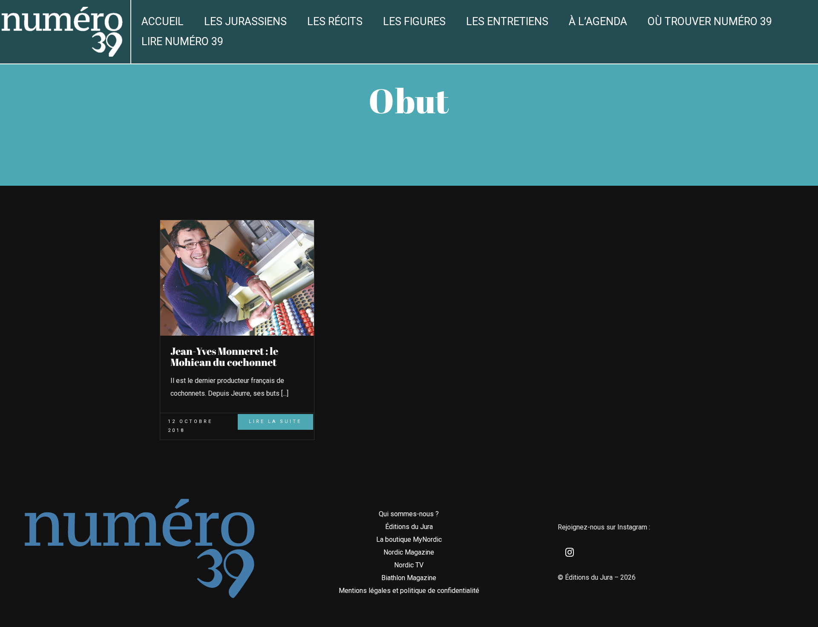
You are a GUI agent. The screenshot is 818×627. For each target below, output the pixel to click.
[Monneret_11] (237, 223)
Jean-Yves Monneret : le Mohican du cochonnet (224, 356)
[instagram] (570, 552)
